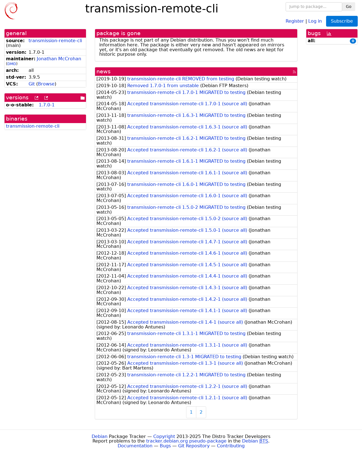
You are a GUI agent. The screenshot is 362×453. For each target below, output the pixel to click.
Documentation (135, 445)
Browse (46, 84)
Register (295, 20)
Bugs (165, 445)
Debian (99, 436)
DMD (11, 64)
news (103, 71)
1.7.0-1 (47, 105)
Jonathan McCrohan (59, 58)
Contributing (231, 445)
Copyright (164, 436)
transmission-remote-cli (55, 40)
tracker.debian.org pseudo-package (186, 441)
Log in (315, 20)
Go (349, 6)
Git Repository (194, 445)
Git (32, 84)
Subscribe (342, 21)
